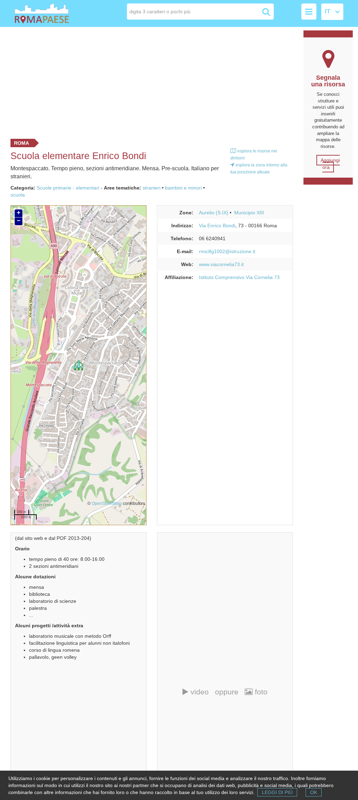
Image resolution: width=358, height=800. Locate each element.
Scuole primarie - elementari (68, 188)
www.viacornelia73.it (221, 264)
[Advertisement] (149, 81)
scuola (17, 195)
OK (313, 792)
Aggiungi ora (330, 163)
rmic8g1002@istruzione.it (227, 251)
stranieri (151, 188)
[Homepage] (47, 13)
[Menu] (308, 11)
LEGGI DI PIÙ (277, 792)
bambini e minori (183, 188)
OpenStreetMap (107, 503)
